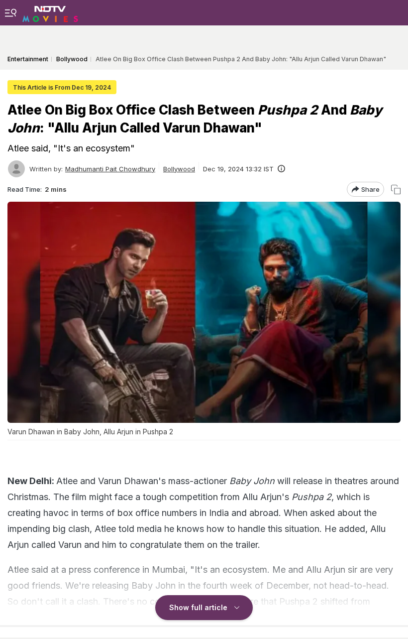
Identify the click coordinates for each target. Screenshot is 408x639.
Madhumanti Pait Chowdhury (110, 169)
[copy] (396, 189)
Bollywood (179, 169)
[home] (50, 12)
